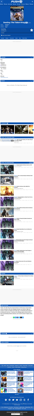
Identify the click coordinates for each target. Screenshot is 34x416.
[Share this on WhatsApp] (14, 317)
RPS (25, 408)
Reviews (7, 38)
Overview (2, 38)
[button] (33, 130)
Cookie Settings (17, 367)
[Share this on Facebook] (17, 317)
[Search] (32, 1)
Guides (16, 38)
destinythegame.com (4, 77)
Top (2, 365)
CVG (23, 408)
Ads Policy (9, 367)
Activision (6, 25)
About (5, 365)
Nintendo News (27, 407)
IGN (31, 407)
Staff (8, 365)
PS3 (30, 167)
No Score (2, 32)
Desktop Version (24, 367)
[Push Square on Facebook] (28, 400)
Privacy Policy (25, 365)
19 (12, 284)
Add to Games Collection (6, 35)
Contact (21, 365)
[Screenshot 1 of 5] (7, 129)
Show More (17, 394)
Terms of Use (30, 365)
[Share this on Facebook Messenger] (23, 317)
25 (12, 173)
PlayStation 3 (7, 24)
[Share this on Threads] (21, 317)
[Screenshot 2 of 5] (21, 129)
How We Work (12, 365)
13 (12, 205)
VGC (13, 408)
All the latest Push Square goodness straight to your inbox (17, 412)
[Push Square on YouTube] (9, 400)
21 (12, 140)
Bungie (28, 167)
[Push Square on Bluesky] (17, 400)
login (18, 345)
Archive (13, 367)
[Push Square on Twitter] (13, 400)
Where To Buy (24, 38)
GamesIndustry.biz (18, 408)
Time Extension (16, 407)
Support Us (17, 365)
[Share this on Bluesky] (15, 317)
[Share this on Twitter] (19, 317)
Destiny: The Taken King (15, 22)
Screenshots (12, 38)
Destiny (2, 71)
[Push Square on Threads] (24, 400)
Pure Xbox (11, 407)
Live (30, 264)
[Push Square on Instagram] (20, 400)
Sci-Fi (2, 74)
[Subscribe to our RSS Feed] (5, 400)
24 (12, 237)
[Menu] (1, 1)
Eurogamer (10, 408)
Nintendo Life (6, 407)
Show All (31, 162)
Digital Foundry (22, 407)
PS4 (1, 68)
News (20, 38)
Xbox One (4, 68)
